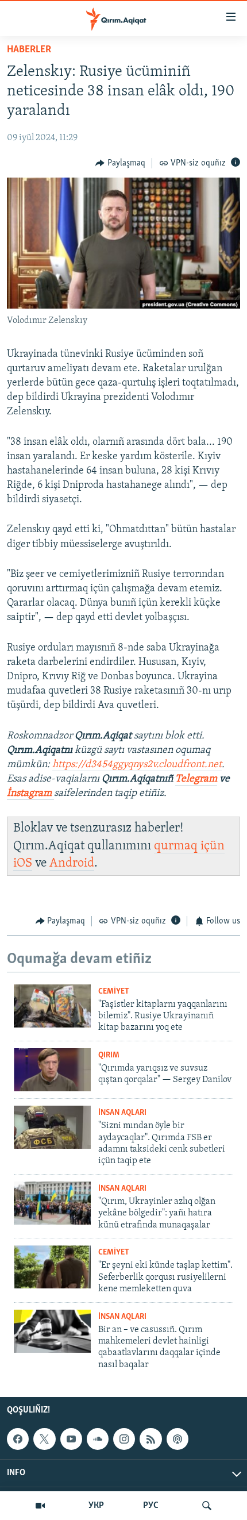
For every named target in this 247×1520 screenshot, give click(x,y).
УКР (96, 1505)
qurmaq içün (189, 846)
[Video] (40, 1505)
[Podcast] (177, 1439)
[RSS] (150, 1439)
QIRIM (108, 1055)
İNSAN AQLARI (122, 1113)
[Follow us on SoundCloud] (98, 1439)
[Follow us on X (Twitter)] (44, 1439)
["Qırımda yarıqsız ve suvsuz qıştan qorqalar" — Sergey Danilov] (52, 1069)
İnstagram (30, 793)
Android (71, 863)
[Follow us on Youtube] (71, 1439)
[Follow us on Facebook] (18, 1439)
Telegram (196, 779)
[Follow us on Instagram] (124, 1439)
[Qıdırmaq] (207, 1505)
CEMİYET (113, 991)
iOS (22, 863)
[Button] (120, 163)
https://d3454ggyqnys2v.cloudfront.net (137, 765)
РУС (151, 1505)
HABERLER (29, 50)
